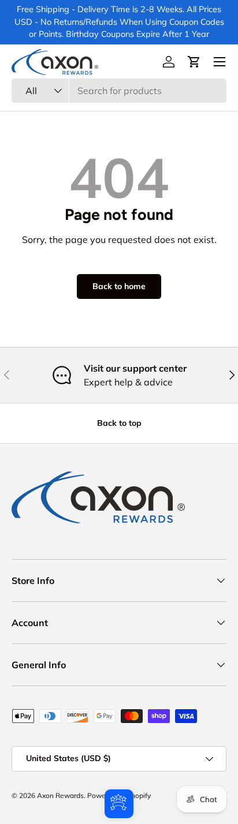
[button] (194, 61)
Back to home (119, 286)
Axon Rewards (60, 795)
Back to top (119, 423)
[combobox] (119, 90)
